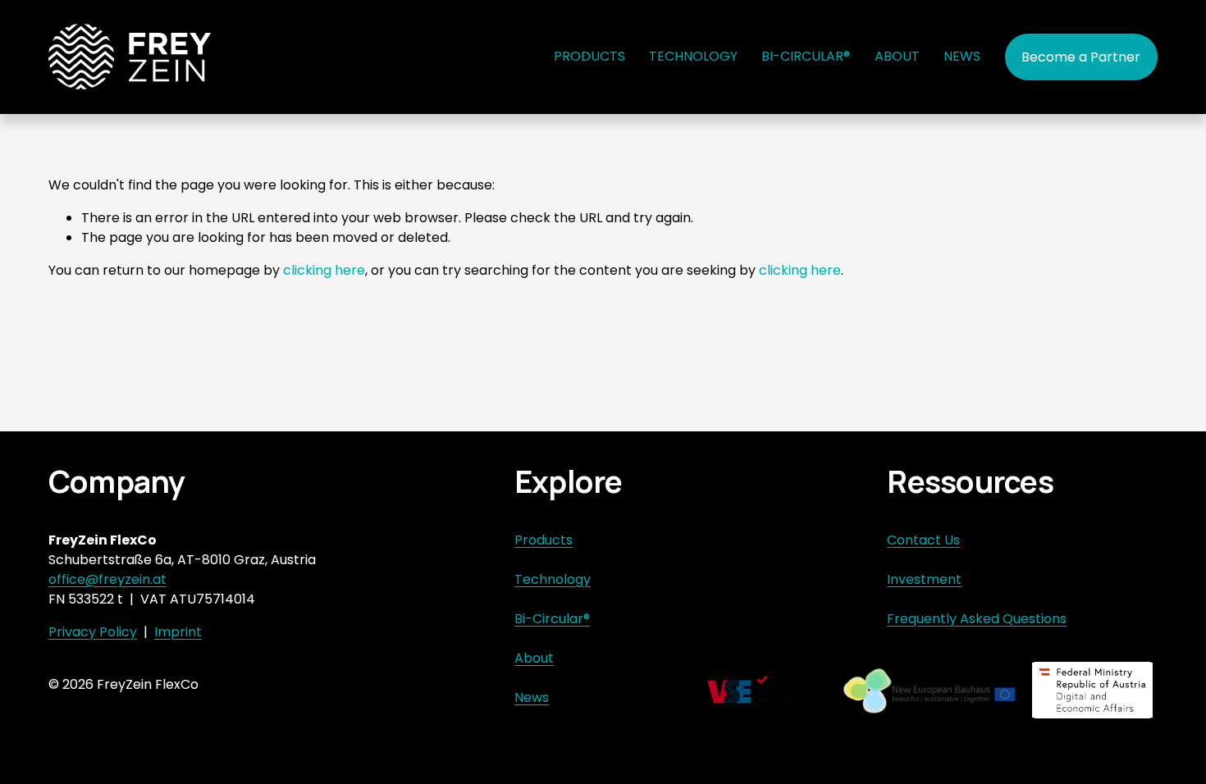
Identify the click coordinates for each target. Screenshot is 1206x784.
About (534, 658)
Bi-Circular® (552, 618)
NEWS (961, 56)
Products (543, 540)
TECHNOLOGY (693, 56)
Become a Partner (1080, 57)
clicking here (324, 270)
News (531, 697)
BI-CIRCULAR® (805, 56)
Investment (924, 579)
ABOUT (897, 56)
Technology (552, 579)
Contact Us (923, 540)
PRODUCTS (589, 56)
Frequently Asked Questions (977, 618)
